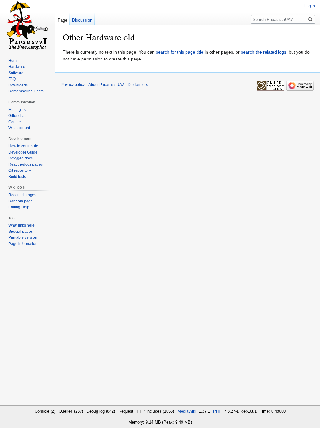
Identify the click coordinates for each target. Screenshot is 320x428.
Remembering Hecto (26, 91)
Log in (309, 6)
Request (125, 411)
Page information (23, 244)
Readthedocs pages (25, 164)
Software (15, 73)
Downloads (18, 85)
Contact (15, 122)
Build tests (17, 177)
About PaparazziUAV (106, 84)
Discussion (82, 20)
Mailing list (17, 109)
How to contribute (23, 146)
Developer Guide (23, 152)
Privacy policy (73, 84)
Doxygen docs (20, 158)
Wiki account (19, 128)
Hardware (16, 67)
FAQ (12, 79)
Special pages (20, 231)
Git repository (19, 170)
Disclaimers (138, 84)
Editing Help (18, 207)
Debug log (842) (101, 411)
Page (62, 20)
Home (13, 61)
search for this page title (179, 52)
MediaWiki (187, 411)
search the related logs (263, 52)
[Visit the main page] (27, 25)
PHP (217, 411)
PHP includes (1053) (155, 411)
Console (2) (45, 411)
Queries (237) (71, 411)
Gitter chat (17, 115)
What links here (21, 225)
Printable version (22, 237)
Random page (20, 201)
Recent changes (22, 195)
